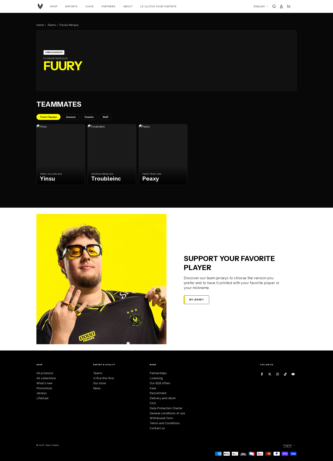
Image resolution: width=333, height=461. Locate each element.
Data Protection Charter (166, 408)
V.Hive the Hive (103, 378)
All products (44, 373)
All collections (46, 378)
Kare (153, 388)
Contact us (157, 428)
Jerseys (41, 393)
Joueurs (71, 117)
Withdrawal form (161, 418)
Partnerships (158, 373)
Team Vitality (52, 445)
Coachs (89, 117)
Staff (105, 117)
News (97, 388)
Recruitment (158, 393)
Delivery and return (163, 398)
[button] (274, 6)
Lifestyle (42, 398)
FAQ (153, 403)
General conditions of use (167, 413)
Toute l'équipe (48, 117)
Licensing (156, 378)
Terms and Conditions (165, 423)
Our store (99, 383)
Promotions (44, 388)
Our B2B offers (160, 383)
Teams (97, 373)
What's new (44, 383)
